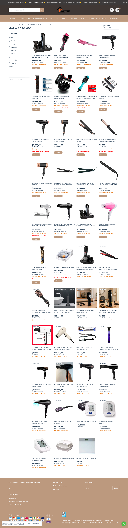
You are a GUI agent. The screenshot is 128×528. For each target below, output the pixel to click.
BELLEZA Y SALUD (36, 24)
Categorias (12, 18)
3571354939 (12, 498)
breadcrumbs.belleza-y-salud (21, 24)
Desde (10, 76)
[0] (117, 10)
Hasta (18, 76)
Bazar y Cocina (25, 18)
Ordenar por (106, 25)
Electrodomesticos (40, 18)
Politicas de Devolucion (60, 486)
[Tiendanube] (70, 523)
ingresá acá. (94, 520)
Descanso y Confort (77, 18)
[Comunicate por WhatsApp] (124, 524)
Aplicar (27, 80)
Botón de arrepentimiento (106, 520)
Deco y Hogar (113, 18)
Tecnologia (54, 18)
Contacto (56, 489)
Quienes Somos (58, 483)
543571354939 (13, 495)
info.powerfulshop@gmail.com (18, 501)
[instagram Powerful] (9, 488)
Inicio (10, 24)
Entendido (21, 524)
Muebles (64, 18)
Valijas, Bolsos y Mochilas (97, 18)
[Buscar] (42, 10)
